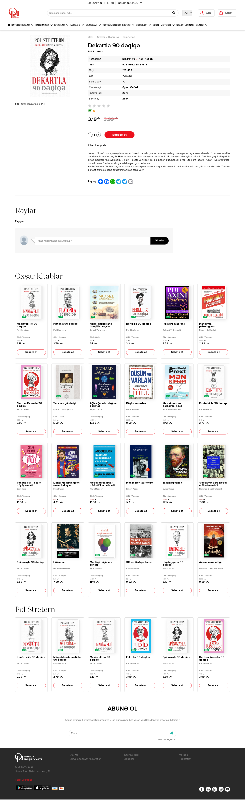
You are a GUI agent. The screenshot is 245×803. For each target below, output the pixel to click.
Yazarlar (92, 25)
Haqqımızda (42, 25)
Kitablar (60, 25)
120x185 (127, 70)
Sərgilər (142, 25)
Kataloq (76, 25)
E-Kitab (127, 25)
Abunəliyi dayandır (166, 740)
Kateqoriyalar (20, 25)
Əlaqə (200, 25)
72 (124, 81)
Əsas (91, 37)
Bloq (156, 25)
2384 (125, 98)
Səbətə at (119, 134)
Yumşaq (127, 76)
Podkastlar (185, 759)
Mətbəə (166, 25)
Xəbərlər (129, 759)
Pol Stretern (95, 51)
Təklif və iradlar (23, 780)
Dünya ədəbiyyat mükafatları (85, 759)
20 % (125, 93)
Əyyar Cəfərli (130, 87)
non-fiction (129, 37)
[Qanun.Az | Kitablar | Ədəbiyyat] (14, 13)
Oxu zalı (74, 755)
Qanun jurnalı (185, 25)
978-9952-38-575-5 (134, 64)
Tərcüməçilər (111, 25)
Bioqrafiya (114, 37)
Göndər (159, 240)
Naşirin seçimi (131, 755)
